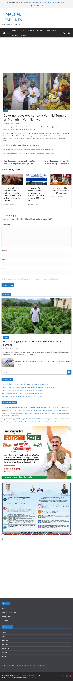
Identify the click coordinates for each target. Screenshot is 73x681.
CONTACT (5, 656)
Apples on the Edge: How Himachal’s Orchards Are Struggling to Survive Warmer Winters (41, 419)
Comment (6, 225)
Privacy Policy (6, 617)
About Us (5, 609)
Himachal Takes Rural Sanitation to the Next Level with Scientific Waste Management (42, 361)
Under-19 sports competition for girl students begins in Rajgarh (22, 390)
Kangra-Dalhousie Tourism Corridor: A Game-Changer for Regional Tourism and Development (37, 410)
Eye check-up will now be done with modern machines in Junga (22, 396)
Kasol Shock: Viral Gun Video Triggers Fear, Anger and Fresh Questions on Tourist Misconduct (39, 407)
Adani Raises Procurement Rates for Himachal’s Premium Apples (22, 393)
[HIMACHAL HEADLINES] (4, 33)
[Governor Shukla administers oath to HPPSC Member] (60, 175)
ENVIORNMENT (6, 648)
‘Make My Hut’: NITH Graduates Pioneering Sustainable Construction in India (38, 422)
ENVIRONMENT (51, 31)
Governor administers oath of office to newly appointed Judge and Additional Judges (28, 387)
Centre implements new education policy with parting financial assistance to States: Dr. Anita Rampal (12, 194)
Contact (15, 35)
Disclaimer (5, 621)
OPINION (31, 31)
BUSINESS (40, 31)
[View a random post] (69, 33)
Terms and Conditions (9, 613)
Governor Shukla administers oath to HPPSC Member (60, 190)
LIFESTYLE (22, 31)
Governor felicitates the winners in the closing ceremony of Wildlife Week (55, 162)
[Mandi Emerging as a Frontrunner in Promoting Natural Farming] (36, 316)
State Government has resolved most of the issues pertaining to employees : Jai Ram (19, 162)
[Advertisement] (36, 57)
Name (4, 251)
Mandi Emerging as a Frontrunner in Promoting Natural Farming (33, 343)
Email (4, 260)
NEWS (14, 31)
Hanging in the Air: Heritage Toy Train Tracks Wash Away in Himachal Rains (26, 384)
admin (17, 123)
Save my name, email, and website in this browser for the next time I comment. (32, 279)
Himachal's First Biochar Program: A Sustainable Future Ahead (21, 414)
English (24, 35)
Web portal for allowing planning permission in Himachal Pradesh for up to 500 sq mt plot (36, 194)
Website (4, 269)
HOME (4, 632)
